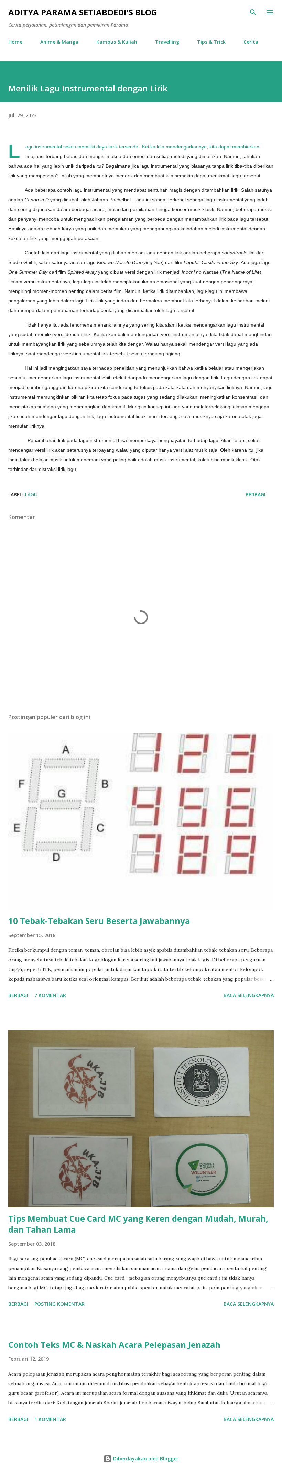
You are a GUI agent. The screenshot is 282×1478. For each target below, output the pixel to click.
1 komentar (50, 1419)
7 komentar (50, 995)
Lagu (31, 494)
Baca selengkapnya (249, 995)
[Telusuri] (253, 12)
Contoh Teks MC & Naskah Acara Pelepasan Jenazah (114, 1344)
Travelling (167, 41)
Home (15, 41)
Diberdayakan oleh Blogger (145, 1458)
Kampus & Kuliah (116, 41)
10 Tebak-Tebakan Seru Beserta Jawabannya (99, 920)
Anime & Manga (59, 41)
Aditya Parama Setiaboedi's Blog (82, 12)
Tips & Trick (211, 41)
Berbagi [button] (255, 494)
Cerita (250, 41)
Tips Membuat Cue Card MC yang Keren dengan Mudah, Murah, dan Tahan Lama (138, 1224)
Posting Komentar (59, 1304)
